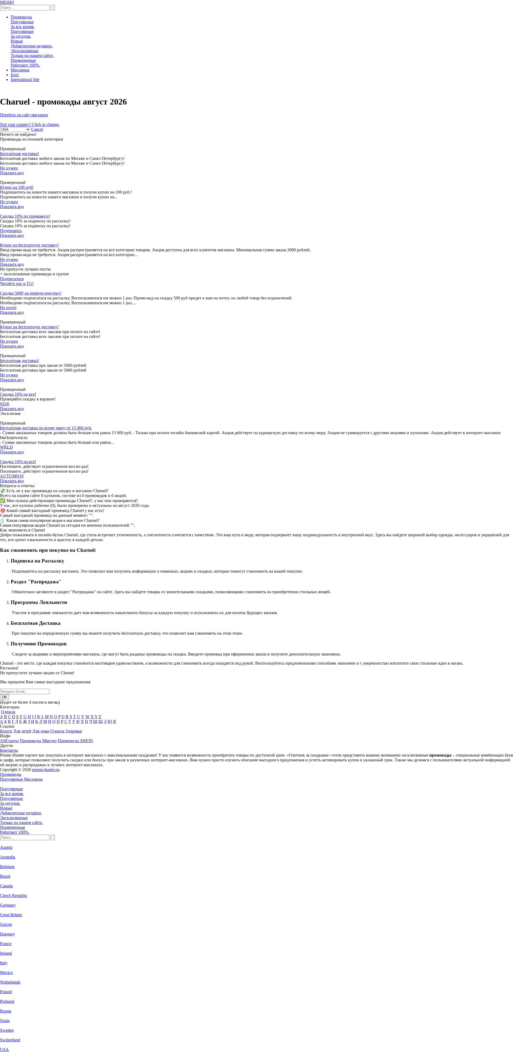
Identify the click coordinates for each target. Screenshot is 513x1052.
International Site (25, 79)
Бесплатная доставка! (19, 153)
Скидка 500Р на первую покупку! (30, 293)
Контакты (9, 750)
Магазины (20, 70)
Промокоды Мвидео (38, 740)
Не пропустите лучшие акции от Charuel (37, 672)
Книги (6, 731)
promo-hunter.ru (45, 769)
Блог (15, 74)
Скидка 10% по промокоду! (25, 216)
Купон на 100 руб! (16, 187)
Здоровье (73, 731)
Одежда (8, 712)
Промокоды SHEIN (75, 740)
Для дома (40, 731)
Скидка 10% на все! (18, 394)
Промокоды (21, 17)
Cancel (37, 129)
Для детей (22, 731)
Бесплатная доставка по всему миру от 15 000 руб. (46, 428)
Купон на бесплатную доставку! (29, 245)
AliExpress (9, 740)
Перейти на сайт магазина (24, 115)
